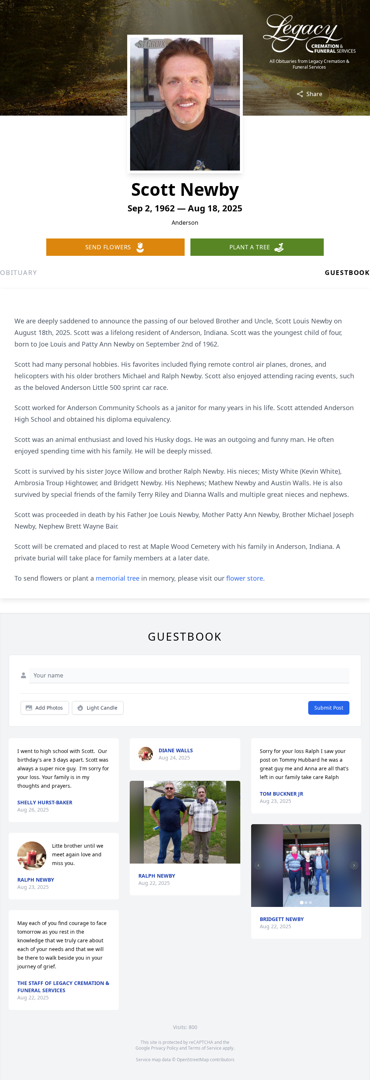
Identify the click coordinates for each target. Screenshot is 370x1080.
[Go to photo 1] (302, 902)
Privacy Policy (164, 1048)
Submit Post (328, 707)
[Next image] (354, 865)
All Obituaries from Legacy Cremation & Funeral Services (309, 64)
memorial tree (117, 578)
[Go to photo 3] (310, 902)
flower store (244, 578)
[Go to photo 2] (306, 902)
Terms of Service (204, 1048)
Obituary (18, 272)
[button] (185, 822)
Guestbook (347, 272)
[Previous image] (258, 865)
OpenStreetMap (193, 1060)
